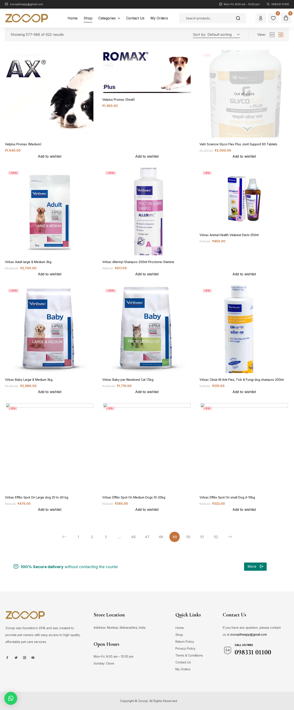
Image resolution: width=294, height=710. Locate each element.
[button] (223, 34)
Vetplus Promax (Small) (118, 99)
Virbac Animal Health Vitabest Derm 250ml (229, 235)
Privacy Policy (185, 648)
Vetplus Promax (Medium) (23, 144)
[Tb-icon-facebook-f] (7, 657)
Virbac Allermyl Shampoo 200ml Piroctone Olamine (138, 262)
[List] (272, 35)
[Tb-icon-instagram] (24, 657)
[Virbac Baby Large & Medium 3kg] (49, 329)
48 (161, 537)
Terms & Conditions (189, 655)
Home (179, 628)
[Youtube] (32, 657)
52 (216, 537)
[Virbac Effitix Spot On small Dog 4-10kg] (244, 447)
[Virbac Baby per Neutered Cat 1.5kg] (147, 329)
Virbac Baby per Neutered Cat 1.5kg (127, 379)
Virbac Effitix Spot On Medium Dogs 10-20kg (133, 497)
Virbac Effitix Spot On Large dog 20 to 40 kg (36, 497)
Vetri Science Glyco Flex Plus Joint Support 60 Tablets (238, 144)
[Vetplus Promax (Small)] (147, 71)
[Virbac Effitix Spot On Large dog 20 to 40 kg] (49, 447)
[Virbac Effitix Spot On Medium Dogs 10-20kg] (147, 447)
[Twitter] (16, 657)
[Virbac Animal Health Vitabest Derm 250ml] (244, 198)
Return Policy (184, 641)
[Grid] (280, 35)
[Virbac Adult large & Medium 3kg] (49, 211)
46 (133, 537)
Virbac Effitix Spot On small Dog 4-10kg (227, 497)
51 (202, 537)
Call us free (244, 645)
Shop (179, 634)
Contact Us (183, 662)
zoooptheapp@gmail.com (248, 634)
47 (147, 537)
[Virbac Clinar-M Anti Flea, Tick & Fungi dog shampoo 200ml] (244, 329)
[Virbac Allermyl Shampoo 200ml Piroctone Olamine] (147, 211)
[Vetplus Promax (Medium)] (49, 94)
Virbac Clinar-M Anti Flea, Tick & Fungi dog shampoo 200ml (242, 379)
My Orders (182, 669)
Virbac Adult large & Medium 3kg (28, 262)
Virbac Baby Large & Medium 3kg (29, 379)
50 (188, 537)
